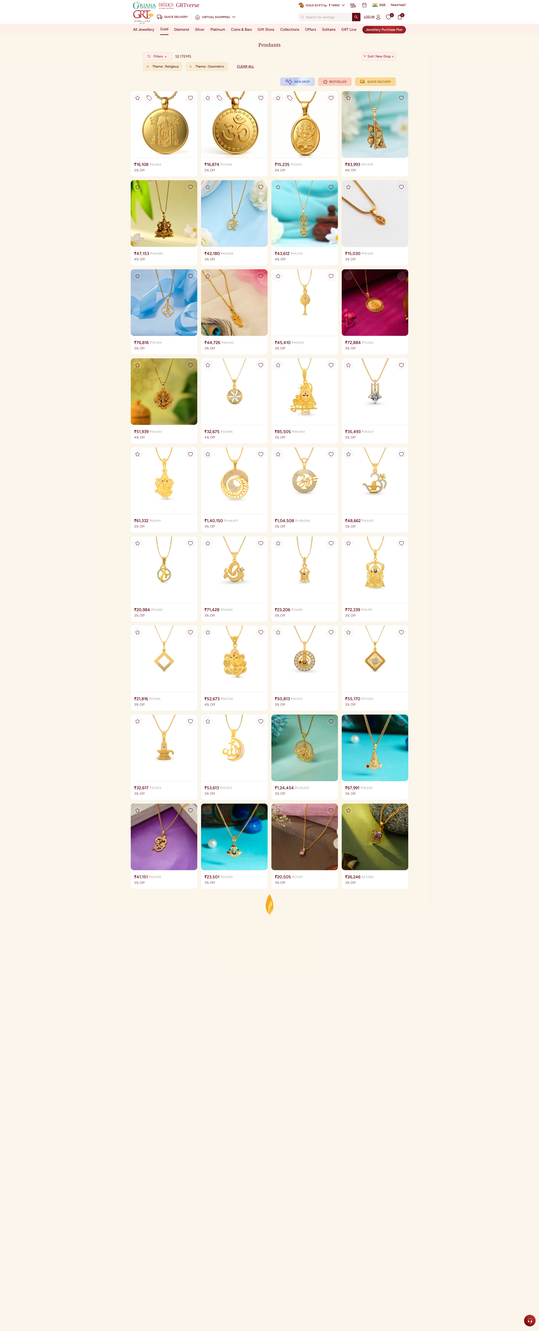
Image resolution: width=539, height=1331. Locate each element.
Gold (164, 29)
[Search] (356, 17)
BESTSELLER (338, 82)
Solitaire (329, 29)
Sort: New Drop (379, 56)
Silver (199, 29)
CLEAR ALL (245, 66)
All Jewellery (143, 29)
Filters (158, 56)
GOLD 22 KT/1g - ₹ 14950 (323, 5)
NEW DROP (302, 82)
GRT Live (348, 29)
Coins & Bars (241, 29)
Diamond (181, 29)
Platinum (217, 29)
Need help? (398, 5)
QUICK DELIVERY (379, 82)
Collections (289, 29)
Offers (310, 29)
